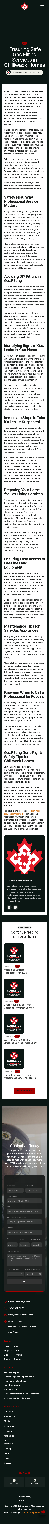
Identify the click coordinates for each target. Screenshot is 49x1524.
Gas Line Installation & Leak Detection (21, 1393)
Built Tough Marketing (34, 1512)
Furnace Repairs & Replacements (19, 1376)
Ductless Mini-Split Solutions (17, 1398)
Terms (21, 1500)
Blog (6, 1355)
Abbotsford (9, 1416)
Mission (7, 1421)
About (17, 1346)
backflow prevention (13, 1385)
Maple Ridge (9, 1436)
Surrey (7, 1453)
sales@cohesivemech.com (20, 1314)
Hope (6, 1458)
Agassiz (7, 1463)
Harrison (8, 1431)
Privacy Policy (24, 1496)
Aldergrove (9, 1426)
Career (7, 1359)
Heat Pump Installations (15, 1381)
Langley (7, 1448)
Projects (8, 1350)
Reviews (18, 1355)
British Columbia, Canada (19, 1301)
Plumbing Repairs (12, 1372)
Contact (18, 1359)
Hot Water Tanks (11, 1389)
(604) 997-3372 (16, 1308)
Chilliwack (8, 1411)
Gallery (17, 1350)
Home (7, 1346)
